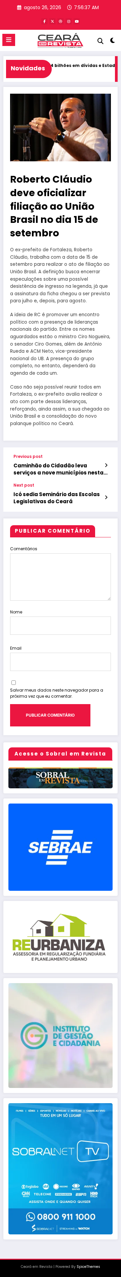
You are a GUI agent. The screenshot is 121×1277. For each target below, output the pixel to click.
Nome (16, 612)
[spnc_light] (113, 42)
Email (16, 648)
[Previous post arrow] (106, 465)
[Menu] (8, 40)
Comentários (23, 549)
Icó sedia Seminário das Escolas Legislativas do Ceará (56, 498)
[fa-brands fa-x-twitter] (52, 21)
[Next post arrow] (106, 497)
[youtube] (77, 21)
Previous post (28, 456)
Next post (23, 485)
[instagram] (69, 21)
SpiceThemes (88, 1266)
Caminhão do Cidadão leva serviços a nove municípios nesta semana (58, 469)
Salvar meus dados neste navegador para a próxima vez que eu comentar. (56, 693)
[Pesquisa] (100, 41)
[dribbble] (60, 21)
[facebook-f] (44, 21)
